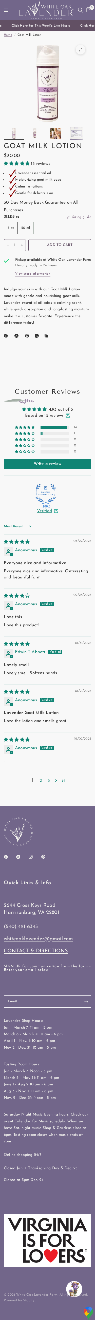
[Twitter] (21, 856)
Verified (44, 511)
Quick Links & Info (27, 882)
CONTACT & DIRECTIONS (36, 951)
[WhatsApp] (38, 336)
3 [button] (49, 781)
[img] (17, 542)
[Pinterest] (28, 336)
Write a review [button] (47, 464)
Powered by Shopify (19, 1300)
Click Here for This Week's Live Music (39, 25)
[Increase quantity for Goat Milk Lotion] (22, 245)
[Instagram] (34, 856)
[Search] (80, 10)
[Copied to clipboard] (47, 336)
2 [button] (41, 781)
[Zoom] (80, 49)
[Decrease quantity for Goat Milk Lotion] (8, 245)
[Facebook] (7, 336)
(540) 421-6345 (21, 926)
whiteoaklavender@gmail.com (38, 938)
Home (8, 34)
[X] (17, 336)
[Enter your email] (86, 1001)
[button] (17, 164)
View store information (32, 273)
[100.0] (45, 494)
